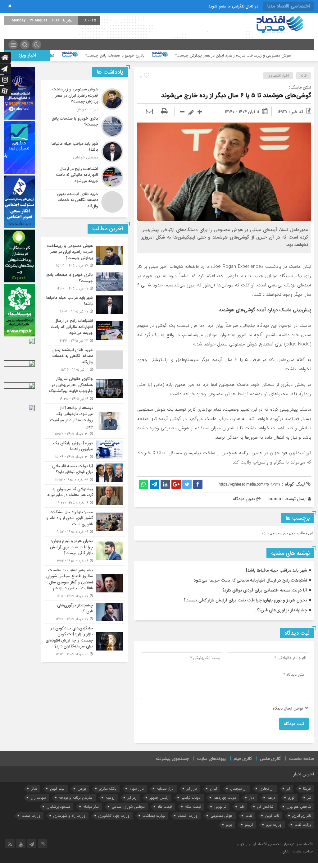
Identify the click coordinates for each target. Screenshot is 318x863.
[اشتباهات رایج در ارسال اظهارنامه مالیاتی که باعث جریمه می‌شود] (84, 176)
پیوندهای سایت (211, 758)
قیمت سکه (193, 807)
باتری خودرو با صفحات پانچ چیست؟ (150, 55)
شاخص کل (265, 807)
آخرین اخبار (303, 774)
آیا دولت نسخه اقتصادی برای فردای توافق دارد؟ (264, 590)
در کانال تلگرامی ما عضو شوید (233, 6)
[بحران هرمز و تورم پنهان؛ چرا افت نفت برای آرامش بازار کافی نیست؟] (84, 551)
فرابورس (220, 807)
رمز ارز (132, 798)
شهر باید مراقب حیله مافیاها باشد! (62, 55)
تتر (309, 798)
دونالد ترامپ (191, 798)
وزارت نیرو (274, 825)
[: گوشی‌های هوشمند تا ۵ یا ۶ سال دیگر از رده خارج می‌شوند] (149, 111)
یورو (229, 825)
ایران (213, 789)
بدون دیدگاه (244, 498)
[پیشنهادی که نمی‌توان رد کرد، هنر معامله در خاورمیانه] (84, 496)
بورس (82, 789)
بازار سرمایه (165, 789)
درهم (271, 798)
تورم (291, 798)
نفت (249, 816)
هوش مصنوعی (222, 816)
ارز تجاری (267, 789)
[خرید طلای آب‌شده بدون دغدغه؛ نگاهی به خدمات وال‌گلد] (84, 201)
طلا (241, 807)
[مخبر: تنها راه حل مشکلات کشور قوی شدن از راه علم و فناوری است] (84, 522)
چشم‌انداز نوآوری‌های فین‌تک (280, 610)
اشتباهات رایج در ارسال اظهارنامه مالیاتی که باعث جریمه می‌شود (250, 580)
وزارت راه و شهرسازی (69, 816)
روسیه (110, 798)
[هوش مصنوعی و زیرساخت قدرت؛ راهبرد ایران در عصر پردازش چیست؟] (84, 99)
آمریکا (307, 789)
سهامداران (38, 798)
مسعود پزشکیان (58, 807)
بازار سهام (136, 789)
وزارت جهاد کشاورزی (113, 816)
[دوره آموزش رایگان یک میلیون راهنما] (84, 450)
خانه (303, 75)
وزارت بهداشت (154, 816)
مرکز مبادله (91, 807)
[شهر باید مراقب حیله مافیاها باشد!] (84, 151)
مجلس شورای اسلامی (128, 807)
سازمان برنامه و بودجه (76, 798)
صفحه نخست (301, 758)
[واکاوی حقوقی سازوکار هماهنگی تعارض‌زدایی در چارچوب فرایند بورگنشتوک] (84, 388)
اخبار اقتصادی (278, 75)
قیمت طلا (165, 807)
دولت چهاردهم (225, 798)
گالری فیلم (243, 758)
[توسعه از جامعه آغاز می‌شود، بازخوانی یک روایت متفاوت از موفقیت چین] (84, 421)
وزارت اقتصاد (188, 816)
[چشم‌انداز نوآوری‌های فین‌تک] (84, 612)
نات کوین (272, 816)
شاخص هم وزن (299, 807)
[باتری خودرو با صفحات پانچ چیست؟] (84, 126)
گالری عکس (270, 758)
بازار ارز (192, 789)
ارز (288, 789)
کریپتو (249, 825)
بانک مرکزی (107, 789)
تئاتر (34, 789)
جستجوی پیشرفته (172, 758)
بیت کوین (57, 789)
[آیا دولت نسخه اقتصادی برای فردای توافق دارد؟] (84, 473)
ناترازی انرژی (301, 816)
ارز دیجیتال (238, 789)
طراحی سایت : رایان (297, 851)
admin (274, 498)
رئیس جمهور (159, 798)
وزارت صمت (31, 816)
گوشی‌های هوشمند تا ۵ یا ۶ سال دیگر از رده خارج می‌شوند (236, 95)
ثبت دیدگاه (294, 723)
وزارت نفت (303, 825)
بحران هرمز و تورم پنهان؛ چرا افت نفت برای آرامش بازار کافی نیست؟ (245, 600)
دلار (251, 798)
